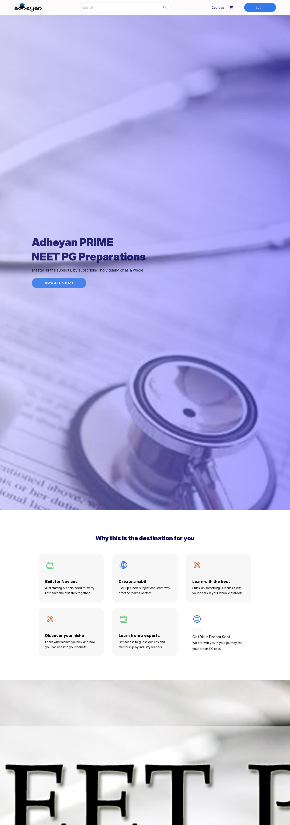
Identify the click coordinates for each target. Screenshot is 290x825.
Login (260, 7)
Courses (218, 7)
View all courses (59, 283)
